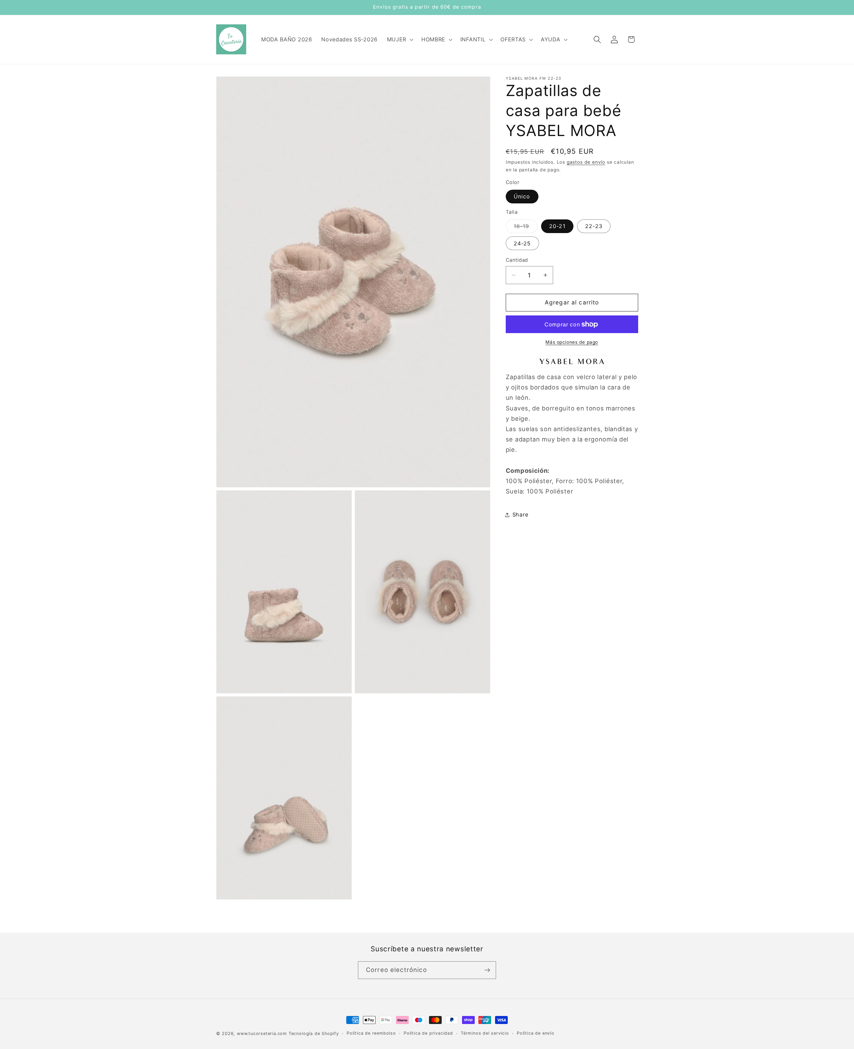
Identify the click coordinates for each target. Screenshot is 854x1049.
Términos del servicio (485, 1033)
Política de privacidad (428, 1033)
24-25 (522, 243)
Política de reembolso (371, 1033)
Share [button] (520, 514)
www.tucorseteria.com (262, 1033)
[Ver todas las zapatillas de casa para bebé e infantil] (571, 366)
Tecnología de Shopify (314, 1033)
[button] (399, 39)
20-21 (557, 226)
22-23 (593, 226)
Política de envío (535, 1033)
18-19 (525, 228)
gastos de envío (586, 162)
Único (522, 196)
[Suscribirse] (487, 970)
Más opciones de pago (571, 342)
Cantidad (517, 260)
